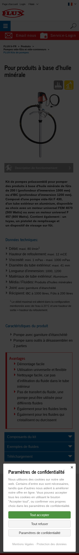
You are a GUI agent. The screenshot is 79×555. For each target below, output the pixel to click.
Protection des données (52, 544)
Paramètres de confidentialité (39, 533)
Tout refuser (39, 524)
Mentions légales (23, 544)
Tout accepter (39, 515)
